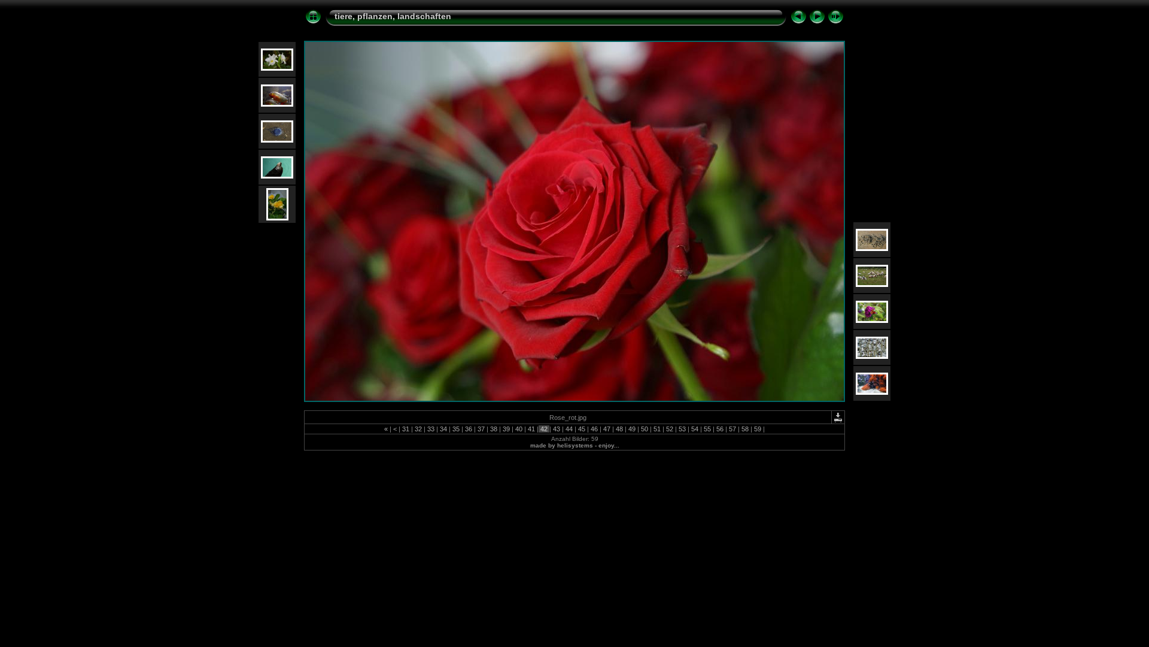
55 (707, 429)
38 (493, 429)
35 (456, 429)
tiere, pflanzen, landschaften (393, 16)
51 (657, 429)
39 (506, 429)
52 (669, 429)
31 (405, 429)
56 (720, 429)
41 (531, 429)
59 (757, 429)
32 (418, 429)
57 (732, 429)
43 (556, 429)
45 (581, 429)
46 (594, 429)
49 (632, 429)
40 (518, 429)
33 (430, 429)
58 (745, 429)
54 (694, 429)
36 (468, 429)
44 (569, 429)
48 (619, 429)
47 (606, 429)
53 (682, 429)
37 (481, 429)
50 (644, 429)
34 (443, 429)
